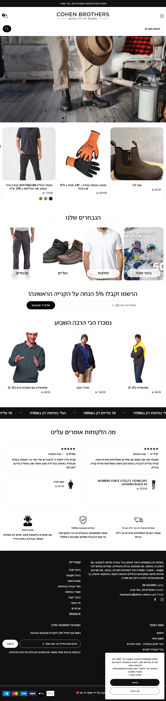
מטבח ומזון (74, 581)
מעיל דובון (83, 387)
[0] (6, 16)
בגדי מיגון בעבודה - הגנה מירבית (145, 644)
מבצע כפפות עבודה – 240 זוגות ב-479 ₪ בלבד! (137, 187)
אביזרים (76, 608)
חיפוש (160, 633)
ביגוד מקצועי (73, 575)
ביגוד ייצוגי (74, 597)
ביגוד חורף (75, 570)
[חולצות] (103, 253)
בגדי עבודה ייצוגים (153, 649)
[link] (110, 413)
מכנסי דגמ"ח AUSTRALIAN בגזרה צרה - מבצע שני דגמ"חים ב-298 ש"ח (83, 187)
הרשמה (10, 643)
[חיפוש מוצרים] (7, 28)
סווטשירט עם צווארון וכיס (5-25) (27, 387)
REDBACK (75, 614)
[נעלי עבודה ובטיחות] (63, 253)
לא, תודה (135, 691)
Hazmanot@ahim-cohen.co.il (142, 594)
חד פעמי (76, 603)
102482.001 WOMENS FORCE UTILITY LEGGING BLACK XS (122, 482)
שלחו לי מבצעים (41, 305)
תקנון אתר (158, 638)
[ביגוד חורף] (144, 253)
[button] (114, 132)
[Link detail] (162, 599)
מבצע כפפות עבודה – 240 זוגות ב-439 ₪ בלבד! (29, 187)
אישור (135, 682)
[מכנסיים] (22, 253)
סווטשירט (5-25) (138, 387)
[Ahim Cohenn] (83, 16)
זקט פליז (59, 481)
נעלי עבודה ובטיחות (69, 586)
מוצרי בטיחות (73, 592)
